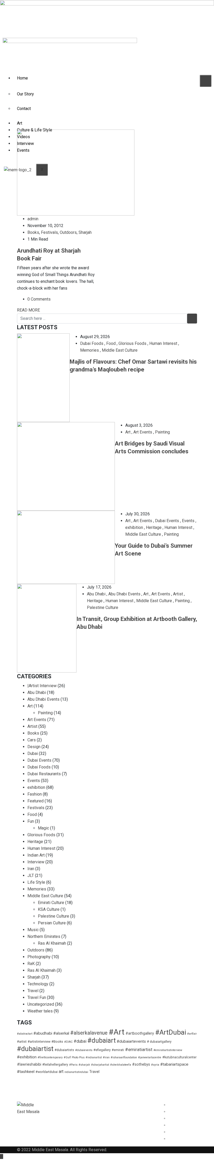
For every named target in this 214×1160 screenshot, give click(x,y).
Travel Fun (36, 997)
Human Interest (163, 343)
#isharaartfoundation (124, 1057)
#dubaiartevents (131, 1041)
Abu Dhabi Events (124, 593)
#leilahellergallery (55, 1064)
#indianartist (94, 1057)
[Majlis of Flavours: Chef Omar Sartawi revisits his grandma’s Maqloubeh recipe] (43, 377)
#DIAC (68, 1041)
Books (33, 232)
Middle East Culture (120, 350)
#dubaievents (83, 1050)
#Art (116, 1032)
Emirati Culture (51, 902)
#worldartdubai (46, 1072)
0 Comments (39, 299)
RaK (31, 963)
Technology (37, 983)
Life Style (36, 882)
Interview (35, 861)
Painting (162, 432)
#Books (57, 1041)
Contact (24, 108)
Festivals (49, 232)
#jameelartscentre (149, 1057)
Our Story (25, 93)
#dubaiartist (35, 1049)
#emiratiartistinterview (167, 1050)
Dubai (32, 753)
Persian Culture (52, 922)
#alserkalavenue (89, 1033)
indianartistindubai (76, 1072)
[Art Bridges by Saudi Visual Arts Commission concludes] (66, 466)
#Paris (73, 1064)
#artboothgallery (140, 1033)
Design (33, 746)
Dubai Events (167, 520)
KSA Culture (49, 909)
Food (111, 343)
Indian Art (36, 855)
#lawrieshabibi (29, 1064)
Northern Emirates (43, 936)
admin (32, 218)
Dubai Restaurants (44, 773)
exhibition (134, 527)
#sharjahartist (100, 1064)
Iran (30, 868)
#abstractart (24, 1033)
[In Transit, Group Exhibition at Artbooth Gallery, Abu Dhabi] (46, 628)
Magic (43, 828)
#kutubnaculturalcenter (179, 1057)
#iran (106, 1057)
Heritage (154, 527)
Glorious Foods (132, 343)
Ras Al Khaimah (52, 943)
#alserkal (61, 1033)
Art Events (142, 432)
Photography (39, 956)
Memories (89, 350)
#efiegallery (102, 1050)
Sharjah (85, 232)
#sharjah (84, 1064)
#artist (22, 1041)
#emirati (118, 1050)
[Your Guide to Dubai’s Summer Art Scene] (66, 547)
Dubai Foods (91, 343)
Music (33, 929)
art (61, 1071)
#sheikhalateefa (120, 1064)
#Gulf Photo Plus (74, 1057)
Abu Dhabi (96, 593)
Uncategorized (40, 1004)
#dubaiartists (64, 1050)
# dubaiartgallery (159, 1041)
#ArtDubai (170, 1032)
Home (22, 78)
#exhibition (27, 1057)
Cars (31, 739)
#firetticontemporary (50, 1057)
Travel (32, 990)
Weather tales (40, 1011)
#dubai (80, 1041)
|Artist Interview (42, 685)
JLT (30, 875)
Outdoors (68, 232)
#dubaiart (101, 1040)
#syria (155, 1064)
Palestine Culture (102, 607)
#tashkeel (25, 1071)
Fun (30, 821)
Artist (178, 593)
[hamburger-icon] (205, 81)
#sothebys (141, 1064)
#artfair (192, 1033)
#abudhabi (42, 1033)
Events (188, 520)
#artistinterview (39, 1041)
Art (19, 123)
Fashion (34, 794)
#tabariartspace (174, 1064)
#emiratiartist (138, 1049)
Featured (35, 800)
